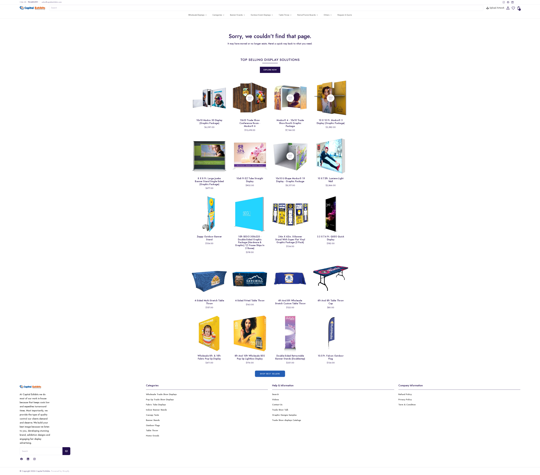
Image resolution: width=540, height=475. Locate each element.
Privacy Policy (405, 399)
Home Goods (152, 435)
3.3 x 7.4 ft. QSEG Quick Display (330, 238)
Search (275, 394)
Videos (275, 399)
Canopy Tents (152, 415)
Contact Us (277, 404)
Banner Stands (153, 420)
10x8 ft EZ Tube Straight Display (249, 180)
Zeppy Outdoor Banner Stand (209, 238)
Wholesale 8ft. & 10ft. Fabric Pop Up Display (209, 357)
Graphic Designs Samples (284, 415)
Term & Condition (407, 404)
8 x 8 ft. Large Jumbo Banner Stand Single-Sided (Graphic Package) (209, 181)
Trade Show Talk (280, 409)
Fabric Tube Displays (156, 404)
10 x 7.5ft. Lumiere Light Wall (331, 180)
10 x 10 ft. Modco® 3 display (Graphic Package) (331, 122)
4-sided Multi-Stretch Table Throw (209, 302)
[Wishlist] (513, 9)
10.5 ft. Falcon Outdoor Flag (331, 357)
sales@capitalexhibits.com (52, 2)
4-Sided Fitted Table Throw (249, 300)
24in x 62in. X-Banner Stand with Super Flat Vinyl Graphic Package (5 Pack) (290, 239)
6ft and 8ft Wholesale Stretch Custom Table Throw (290, 302)
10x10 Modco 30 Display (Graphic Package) (209, 122)
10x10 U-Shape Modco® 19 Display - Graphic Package (290, 180)
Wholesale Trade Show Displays (161, 394)
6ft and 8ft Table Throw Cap (331, 302)
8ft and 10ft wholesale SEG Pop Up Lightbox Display (250, 357)
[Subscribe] (66, 451)
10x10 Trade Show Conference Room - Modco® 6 (249, 123)
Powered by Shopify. (60, 471)
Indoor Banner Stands (156, 409)
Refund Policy (405, 394)
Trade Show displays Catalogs (286, 420)
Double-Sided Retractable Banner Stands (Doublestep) (290, 357)
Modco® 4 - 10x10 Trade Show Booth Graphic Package (290, 123)
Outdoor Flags (153, 425)
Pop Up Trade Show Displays (160, 399)
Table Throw (152, 430)
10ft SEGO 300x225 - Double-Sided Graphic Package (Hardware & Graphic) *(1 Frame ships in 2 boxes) (249, 242)
